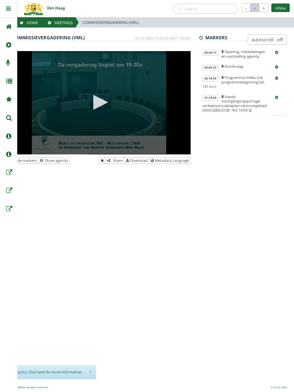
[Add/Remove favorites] (102, 160)
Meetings (62, 22)
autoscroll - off (267, 39)
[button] (99, 102)
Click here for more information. (55, 371)
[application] (99, 102)
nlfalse (280, 8)
